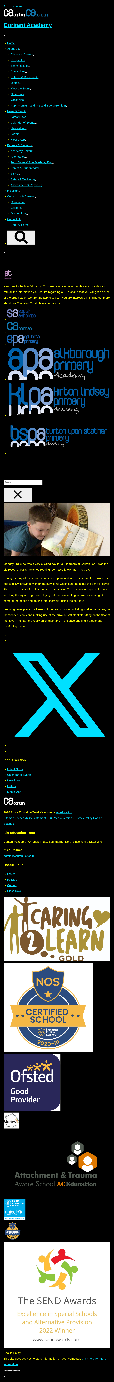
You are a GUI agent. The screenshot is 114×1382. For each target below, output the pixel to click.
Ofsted (11, 874)
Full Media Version (60, 818)
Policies (12, 879)
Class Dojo (14, 891)
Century (12, 885)
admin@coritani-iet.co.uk (19, 856)
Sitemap (9, 818)
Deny (12, 1370)
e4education (64, 812)
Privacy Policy (83, 818)
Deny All (17, 1370)
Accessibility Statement (31, 818)
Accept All (7, 1370)
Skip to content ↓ (14, 6)
